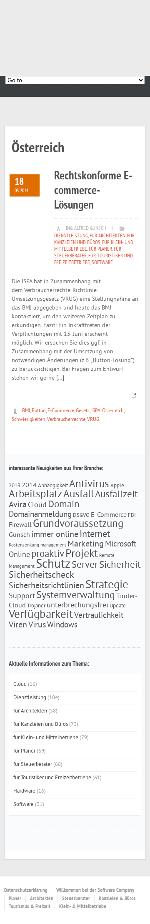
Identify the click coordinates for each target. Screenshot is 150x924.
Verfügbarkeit (41, 615)
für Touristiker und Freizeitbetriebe (52, 778)
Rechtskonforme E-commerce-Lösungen (93, 191)
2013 (14, 485)
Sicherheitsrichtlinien (46, 586)
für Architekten (107, 236)
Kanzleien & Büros (117, 899)
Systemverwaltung (75, 595)
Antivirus (89, 484)
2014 (29, 485)
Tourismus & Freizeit (29, 907)
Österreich (113, 411)
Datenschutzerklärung (26, 890)
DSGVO (81, 515)
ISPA (95, 411)
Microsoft (120, 544)
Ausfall (78, 494)
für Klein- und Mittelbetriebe (45, 738)
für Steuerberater (32, 764)
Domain (64, 505)
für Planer (100, 249)
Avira (18, 505)
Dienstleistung (71, 236)
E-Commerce (61, 411)
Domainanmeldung (40, 515)
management (53, 545)
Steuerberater (76, 899)
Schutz (53, 564)
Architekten (41, 899)
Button (39, 411)
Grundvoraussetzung (78, 524)
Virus (37, 625)
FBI (132, 515)
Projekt (81, 554)
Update (118, 605)
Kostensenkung (24, 545)
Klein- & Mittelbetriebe (82, 907)
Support (22, 596)
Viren (18, 625)
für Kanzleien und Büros (94, 239)
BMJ (26, 411)
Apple (117, 485)
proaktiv (47, 555)
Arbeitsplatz (35, 494)
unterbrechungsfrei (77, 605)
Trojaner (36, 605)
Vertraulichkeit (98, 616)
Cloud (37, 505)
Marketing (86, 544)
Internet (95, 534)
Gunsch (19, 535)
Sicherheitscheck (41, 575)
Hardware (24, 791)
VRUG (93, 420)
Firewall (20, 525)
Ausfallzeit (116, 495)
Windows (62, 625)
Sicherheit (120, 565)
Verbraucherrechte (66, 420)
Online (19, 555)
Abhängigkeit (53, 485)
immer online (54, 534)
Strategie (106, 585)
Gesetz (83, 411)
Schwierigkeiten (28, 420)
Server (85, 565)
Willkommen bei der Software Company (95, 890)
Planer (15, 899)
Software (102, 262)
